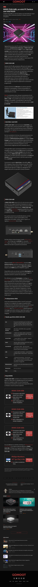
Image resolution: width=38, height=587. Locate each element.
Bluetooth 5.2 (20, 262)
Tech (13, 581)
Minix (5, 95)
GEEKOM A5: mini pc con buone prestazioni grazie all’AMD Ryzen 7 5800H (26, 510)
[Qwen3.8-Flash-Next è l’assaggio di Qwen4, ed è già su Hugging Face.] (5, 561)
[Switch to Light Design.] (34, 1)
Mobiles (16, 581)
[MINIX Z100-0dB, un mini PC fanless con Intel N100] (19, 41)
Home (10, 581)
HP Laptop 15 (13, 131)
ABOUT (28, 581)
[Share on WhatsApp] (8, 22)
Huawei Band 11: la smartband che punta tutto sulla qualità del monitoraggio (21, 555)
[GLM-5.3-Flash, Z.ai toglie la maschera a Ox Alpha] (5, 566)
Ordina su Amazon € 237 (29, 433)
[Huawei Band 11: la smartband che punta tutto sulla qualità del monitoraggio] (5, 556)
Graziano (6, 19)
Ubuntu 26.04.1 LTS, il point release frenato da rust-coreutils (18, 540)
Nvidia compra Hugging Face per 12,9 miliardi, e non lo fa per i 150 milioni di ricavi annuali (21, 546)
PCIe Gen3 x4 (15, 211)
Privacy (24, 581)
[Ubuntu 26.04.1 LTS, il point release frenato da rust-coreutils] (5, 541)
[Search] (32, 2)
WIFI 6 (14, 262)
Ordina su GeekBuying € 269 (29, 396)
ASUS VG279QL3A (18, 308)
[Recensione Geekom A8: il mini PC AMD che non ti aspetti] (10, 519)
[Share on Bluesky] (10, 22)
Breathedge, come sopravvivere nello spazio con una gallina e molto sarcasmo (21, 550)
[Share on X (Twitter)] (7, 22)
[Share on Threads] (11, 22)
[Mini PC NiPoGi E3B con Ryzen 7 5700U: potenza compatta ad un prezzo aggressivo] (10, 502)
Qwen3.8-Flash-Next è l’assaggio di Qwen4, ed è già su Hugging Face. (19, 560)
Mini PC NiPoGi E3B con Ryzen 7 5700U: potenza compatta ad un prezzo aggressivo (9, 510)
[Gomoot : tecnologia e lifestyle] (19, 1)
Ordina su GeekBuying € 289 (29, 415)
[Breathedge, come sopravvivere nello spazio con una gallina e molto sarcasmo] (5, 551)
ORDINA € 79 (29, 460)
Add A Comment (19, 532)
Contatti (20, 581)
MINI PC (4, 507)
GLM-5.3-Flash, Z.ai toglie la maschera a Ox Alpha (16, 565)
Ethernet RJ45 (12, 221)
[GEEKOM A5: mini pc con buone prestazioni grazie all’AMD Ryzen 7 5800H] (27, 502)
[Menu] (3, 2)
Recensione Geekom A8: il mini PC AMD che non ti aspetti (10, 527)
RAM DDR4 (14, 209)
